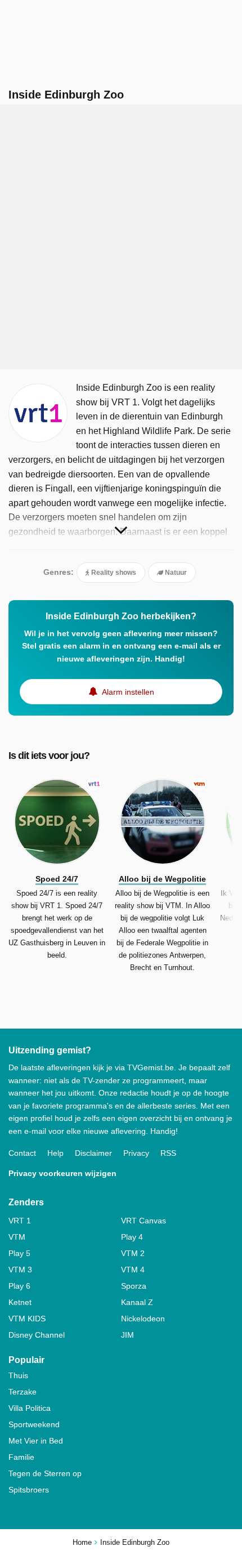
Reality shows (112, 573)
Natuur (175, 573)
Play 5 (19, 1253)
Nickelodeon (143, 1318)
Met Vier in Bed (35, 1440)
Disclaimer (93, 1153)
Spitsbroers (28, 1489)
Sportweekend (34, 1424)
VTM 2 (133, 1253)
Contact (22, 1153)
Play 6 (19, 1285)
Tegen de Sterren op (45, 1473)
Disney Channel (36, 1334)
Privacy (136, 1153)
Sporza (133, 1285)
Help (55, 1153)
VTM (16, 1236)
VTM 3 (20, 1269)
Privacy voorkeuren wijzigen (62, 1173)
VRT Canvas (143, 1220)
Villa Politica (29, 1408)
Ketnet (20, 1302)
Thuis (18, 1375)
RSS (168, 1153)
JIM (127, 1334)
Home (82, 1542)
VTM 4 (133, 1269)
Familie (21, 1457)
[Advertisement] (121, 237)
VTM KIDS (27, 1318)
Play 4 (132, 1236)
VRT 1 (19, 1220)
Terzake (22, 1391)
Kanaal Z (137, 1302)
